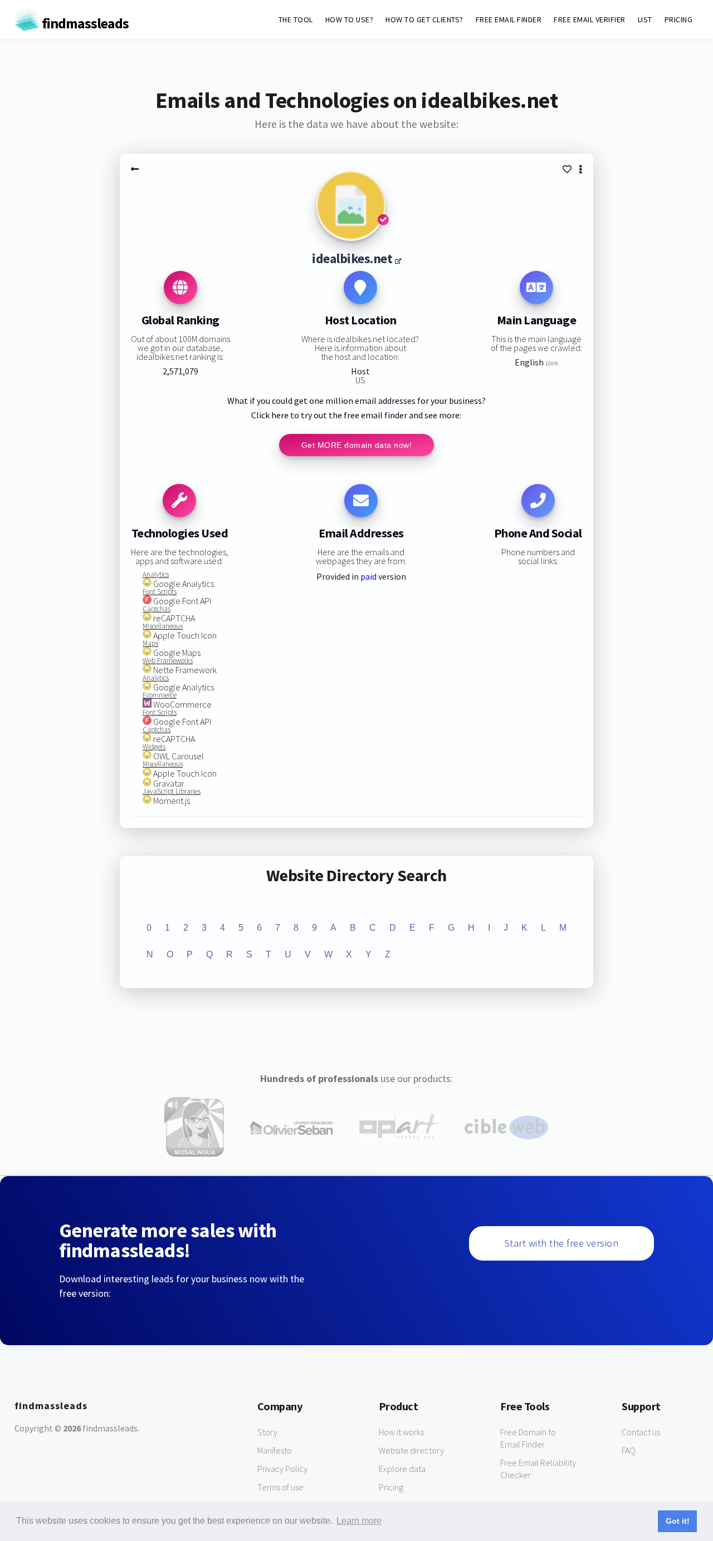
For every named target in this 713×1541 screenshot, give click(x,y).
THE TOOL (296, 19)
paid (368, 576)
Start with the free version (562, 1243)
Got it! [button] (678, 1521)
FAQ (629, 1450)
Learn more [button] (359, 1520)
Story (267, 1432)
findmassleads (84, 23)
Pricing (391, 1487)
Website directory (411, 1450)
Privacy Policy (282, 1468)
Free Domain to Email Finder (528, 1438)
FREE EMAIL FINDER (509, 19)
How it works (401, 1432)
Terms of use (280, 1487)
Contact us (641, 1432)
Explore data (402, 1468)
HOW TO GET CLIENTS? (424, 19)
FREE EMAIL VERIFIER (590, 19)
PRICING (679, 19)
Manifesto (274, 1450)
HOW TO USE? (349, 19)
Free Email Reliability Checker (538, 1468)
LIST (645, 19)
